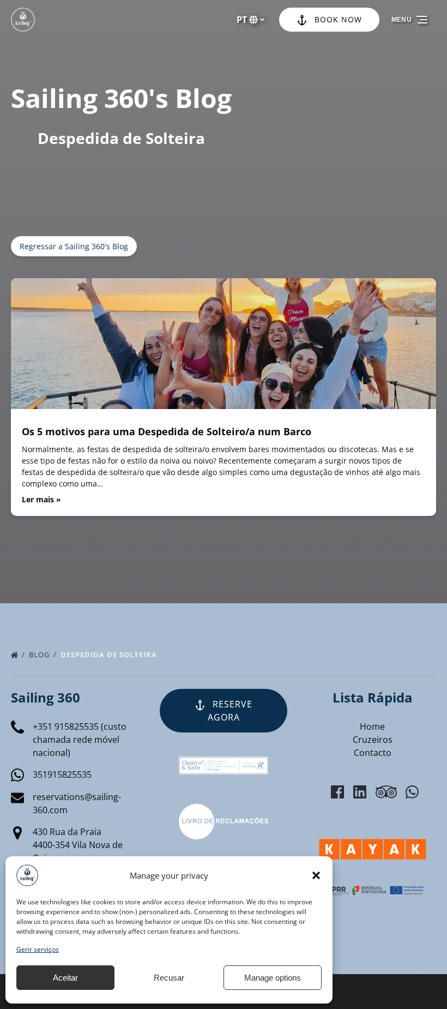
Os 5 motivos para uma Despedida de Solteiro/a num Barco (166, 431)
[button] (316, 875)
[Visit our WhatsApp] (412, 791)
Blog (40, 654)
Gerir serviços (37, 949)
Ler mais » (41, 499)
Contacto (372, 753)
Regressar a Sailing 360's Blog (74, 246)
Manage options (272, 977)
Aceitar (65, 977)
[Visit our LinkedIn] (360, 791)
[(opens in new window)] (223, 810)
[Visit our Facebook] (337, 791)
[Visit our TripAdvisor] (386, 791)
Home (372, 726)
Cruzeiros (372, 740)
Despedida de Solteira (110, 654)
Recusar (169, 977)
